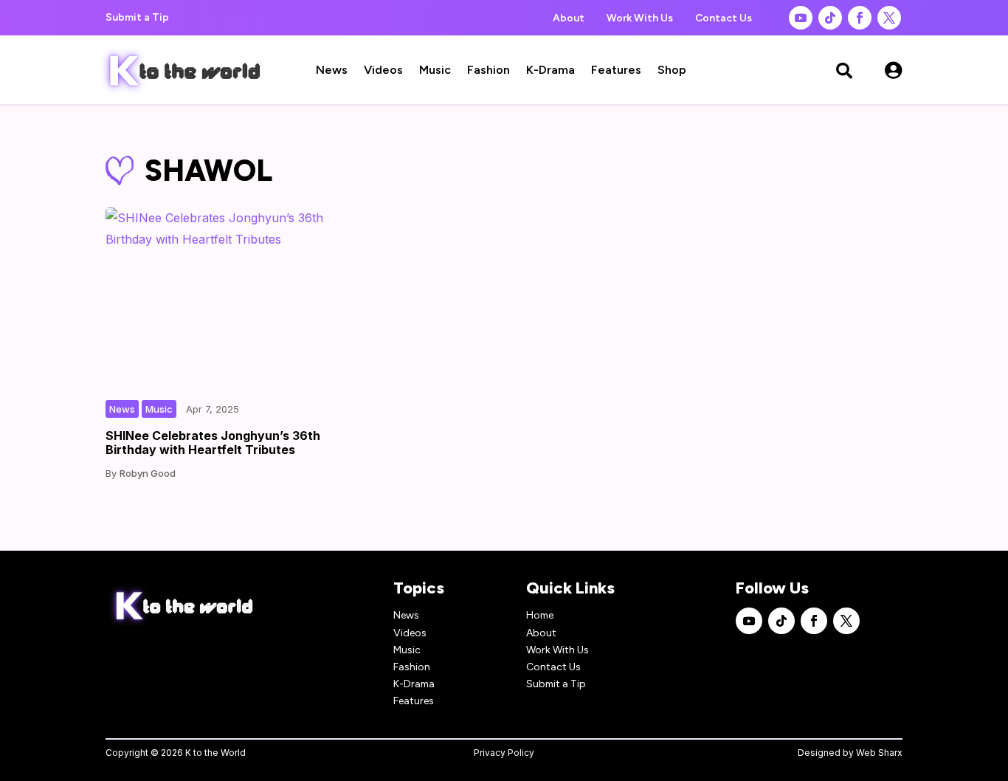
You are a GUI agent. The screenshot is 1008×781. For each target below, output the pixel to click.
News (332, 71)
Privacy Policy (504, 752)
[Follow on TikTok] (830, 18)
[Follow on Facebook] (859, 18)
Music (435, 71)
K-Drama (550, 71)
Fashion (488, 71)
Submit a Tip (137, 17)
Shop (671, 71)
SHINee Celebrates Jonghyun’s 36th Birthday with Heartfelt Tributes (213, 442)
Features (616, 71)
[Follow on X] (889, 18)
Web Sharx (879, 752)
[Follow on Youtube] (800, 18)
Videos (383, 71)
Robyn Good (148, 473)
